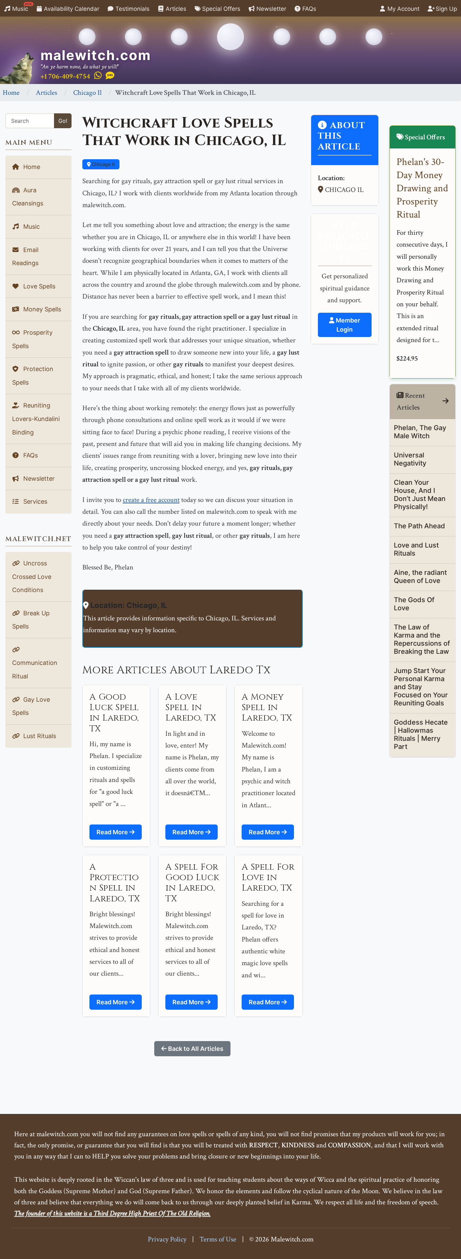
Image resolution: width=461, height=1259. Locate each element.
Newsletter (270, 8)
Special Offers (220, 8)
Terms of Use (217, 1239)
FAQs (308, 8)
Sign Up (445, 8)
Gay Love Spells (31, 706)
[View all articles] (445, 401)
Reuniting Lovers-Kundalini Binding (36, 419)
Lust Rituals (39, 735)
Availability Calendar (70, 8)
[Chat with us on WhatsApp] (98, 76)
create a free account (151, 499)
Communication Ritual (34, 669)
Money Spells (41, 309)
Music (21, 7)
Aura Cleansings (27, 197)
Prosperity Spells (32, 339)
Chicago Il (87, 92)
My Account (402, 8)
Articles (175, 8)
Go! (62, 120)
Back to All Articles (195, 1048)
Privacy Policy (167, 1239)
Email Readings (25, 256)
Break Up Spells (31, 620)
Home (11, 92)
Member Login (347, 325)
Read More (113, 832)
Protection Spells (32, 375)
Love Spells (38, 286)
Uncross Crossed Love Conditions (31, 576)
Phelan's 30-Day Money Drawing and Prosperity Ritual (422, 188)
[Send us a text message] (110, 76)
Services (34, 501)
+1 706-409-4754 (65, 76)
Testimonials (132, 8)
